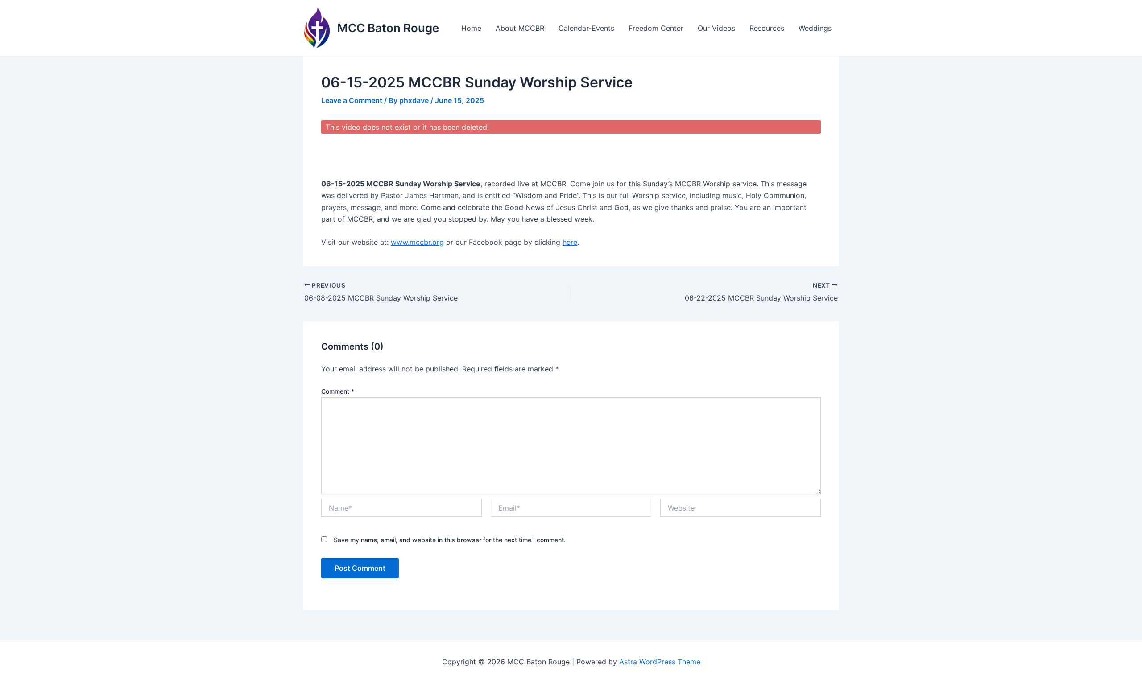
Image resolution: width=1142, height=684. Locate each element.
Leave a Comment (351, 100)
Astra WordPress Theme (659, 661)
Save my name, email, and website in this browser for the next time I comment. (450, 540)
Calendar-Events (586, 28)
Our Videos (716, 28)
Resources (766, 28)
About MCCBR (520, 28)
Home (471, 28)
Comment (337, 391)
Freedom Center (656, 28)
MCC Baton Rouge (388, 28)
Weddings (815, 28)
